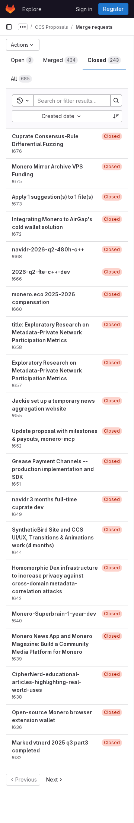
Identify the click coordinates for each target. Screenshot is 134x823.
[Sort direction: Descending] (116, 116)
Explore (32, 9)
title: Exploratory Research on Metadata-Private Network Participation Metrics (50, 332)
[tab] (22, 60)
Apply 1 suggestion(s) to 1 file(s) (52, 197)
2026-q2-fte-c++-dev (41, 272)
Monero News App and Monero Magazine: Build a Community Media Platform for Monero (52, 644)
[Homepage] (10, 9)
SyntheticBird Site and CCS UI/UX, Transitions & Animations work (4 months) (53, 537)
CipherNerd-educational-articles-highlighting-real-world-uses (47, 682)
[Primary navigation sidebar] (9, 27)
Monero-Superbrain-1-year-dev (54, 613)
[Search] (116, 100)
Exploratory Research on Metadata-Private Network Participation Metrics (47, 370)
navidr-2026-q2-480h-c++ (48, 249)
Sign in (84, 9)
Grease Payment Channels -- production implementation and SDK (53, 469)
